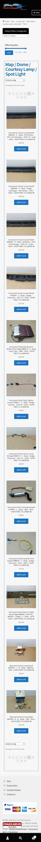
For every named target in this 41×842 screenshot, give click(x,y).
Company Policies (14, 790)
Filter (9, 53)
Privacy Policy (12, 785)
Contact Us (11, 794)
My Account (7, 838)
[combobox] (16, 35)
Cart (31, 836)
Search (20, 838)
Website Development (18, 829)
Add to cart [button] (21, 149)
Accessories (20, 21)
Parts (12, 21)
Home (7, 21)
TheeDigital (13, 832)
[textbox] (16, 35)
